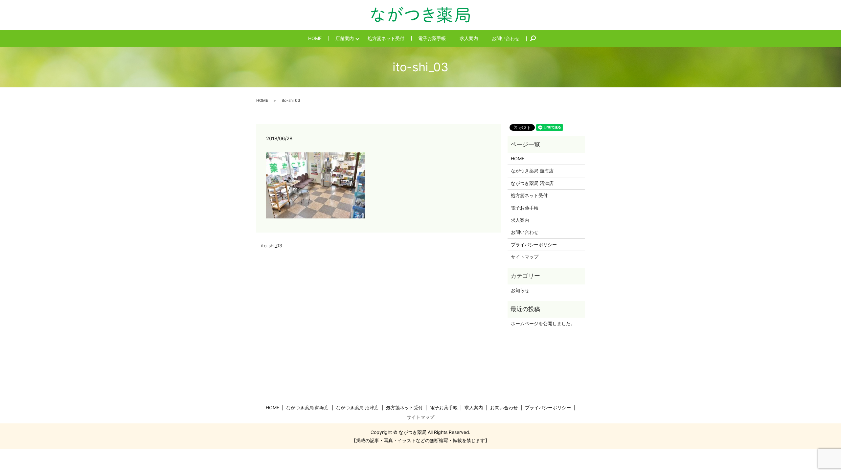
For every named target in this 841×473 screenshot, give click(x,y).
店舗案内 (344, 38)
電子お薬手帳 (432, 38)
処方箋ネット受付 (386, 38)
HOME (315, 38)
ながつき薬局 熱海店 (532, 170)
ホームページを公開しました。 (543, 323)
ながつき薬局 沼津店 (532, 183)
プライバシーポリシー (534, 244)
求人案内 (469, 38)
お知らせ (520, 290)
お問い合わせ (505, 38)
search (536, 38)
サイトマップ (524, 256)
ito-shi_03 (271, 245)
